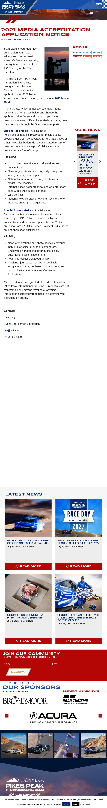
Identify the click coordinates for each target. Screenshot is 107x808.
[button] (77, 52)
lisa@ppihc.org (12, 330)
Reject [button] (75, 804)
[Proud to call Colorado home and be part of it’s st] (93, 745)
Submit (18, 672)
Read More (85, 804)
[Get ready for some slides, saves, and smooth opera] (40, 745)
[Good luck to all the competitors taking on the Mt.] (13, 745)
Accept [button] (66, 804)
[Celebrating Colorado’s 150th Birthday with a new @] (66, 745)
